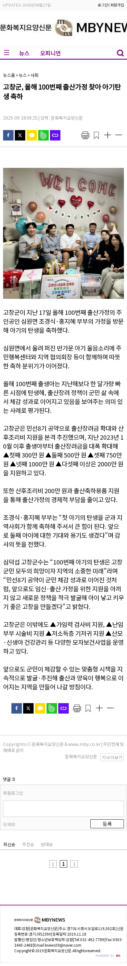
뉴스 (24, 53)
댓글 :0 (9, 779)
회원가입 (117, 4)
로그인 (103, 4)
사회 (35, 75)
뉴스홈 (9, 75)
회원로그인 (13, 793)
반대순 (47, 844)
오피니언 (50, 53)
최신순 (9, 844)
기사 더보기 (112, 757)
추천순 (28, 844)
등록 (107, 823)
